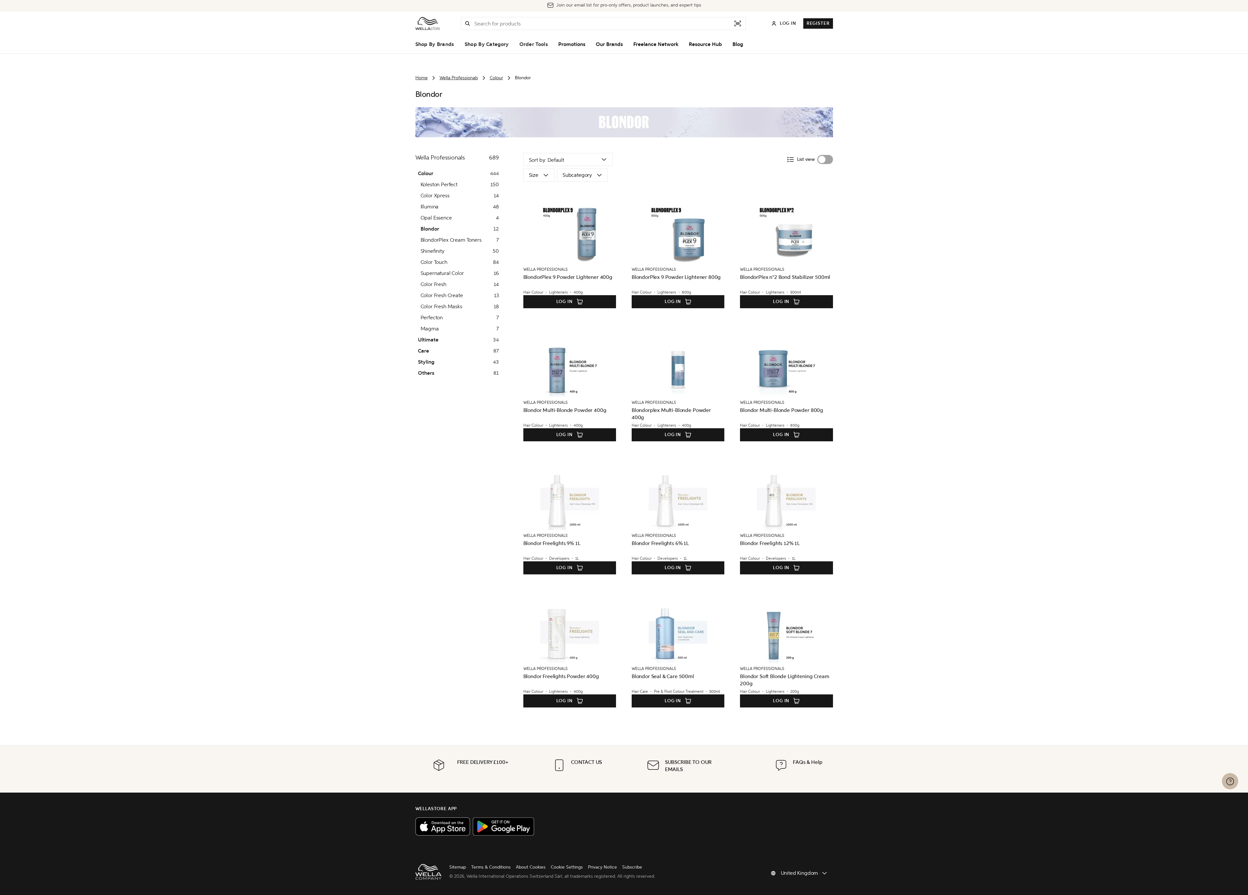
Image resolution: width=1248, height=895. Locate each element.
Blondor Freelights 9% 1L (551, 543)
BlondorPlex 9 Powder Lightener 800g (676, 277)
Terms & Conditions (491, 867)
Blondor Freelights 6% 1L (660, 543)
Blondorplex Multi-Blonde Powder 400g (671, 413)
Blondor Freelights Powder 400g (561, 676)
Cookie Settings (567, 867)
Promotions (571, 44)
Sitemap (457, 867)
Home (421, 78)
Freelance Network (655, 44)
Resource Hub (705, 44)
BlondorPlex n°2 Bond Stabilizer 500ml (785, 277)
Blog (737, 44)
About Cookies (531, 867)
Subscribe (632, 867)
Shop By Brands (434, 44)
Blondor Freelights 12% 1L (770, 543)
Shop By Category (487, 44)
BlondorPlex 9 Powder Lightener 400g (567, 277)
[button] (467, 23)
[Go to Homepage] (427, 23)
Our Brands (609, 44)
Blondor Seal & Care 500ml (663, 676)
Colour (496, 78)
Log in (564, 301)
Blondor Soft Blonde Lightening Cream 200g (784, 680)
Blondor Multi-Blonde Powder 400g (565, 410)
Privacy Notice (602, 867)
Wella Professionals (458, 78)
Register (818, 23)
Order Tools (533, 44)
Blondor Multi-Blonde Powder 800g (781, 410)
